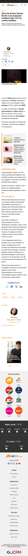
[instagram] (11, 463)
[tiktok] (16, 463)
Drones (5, 297)
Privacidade (14, 491)
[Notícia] (5, 65)
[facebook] (8, 463)
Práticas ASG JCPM (14, 488)
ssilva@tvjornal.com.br (14, 322)
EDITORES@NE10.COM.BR (14, 547)
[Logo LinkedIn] (12, 61)
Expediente (14, 501)
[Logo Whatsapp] (3, 61)
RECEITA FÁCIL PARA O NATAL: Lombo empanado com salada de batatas (19, 160)
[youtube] (19, 463)
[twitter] (14, 463)
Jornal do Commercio (14, 533)
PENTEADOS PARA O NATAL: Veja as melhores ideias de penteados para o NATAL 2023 (19, 149)
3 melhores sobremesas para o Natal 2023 (19, 139)
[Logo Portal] (12, 5)
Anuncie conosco (14, 525)
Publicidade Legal (14, 522)
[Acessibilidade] (3, 5)
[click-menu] (25, 5)
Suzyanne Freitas (8, 53)
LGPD (14, 498)
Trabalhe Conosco (14, 507)
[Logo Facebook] (6, 61)
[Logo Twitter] (9, 61)
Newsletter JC (14, 519)
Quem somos (14, 485)
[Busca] (22, 5)
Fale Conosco (14, 504)
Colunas (14, 476)
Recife (13, 297)
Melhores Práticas (14, 494)
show (20, 297)
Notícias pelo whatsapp (14, 516)
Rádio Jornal (14, 537)
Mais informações (9, 325)
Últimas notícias (14, 473)
